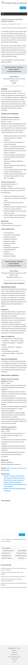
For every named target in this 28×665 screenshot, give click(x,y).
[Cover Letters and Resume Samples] (14, 3)
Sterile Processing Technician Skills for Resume (13, 576)
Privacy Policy (14, 654)
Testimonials (14, 659)
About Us (14, 650)
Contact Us (14, 652)
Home (14, 661)
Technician (8, 539)
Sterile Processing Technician (19, 27)
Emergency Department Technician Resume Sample (14, 587)
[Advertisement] (14, 516)
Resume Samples (8, 27)
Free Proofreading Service (14, 656)
